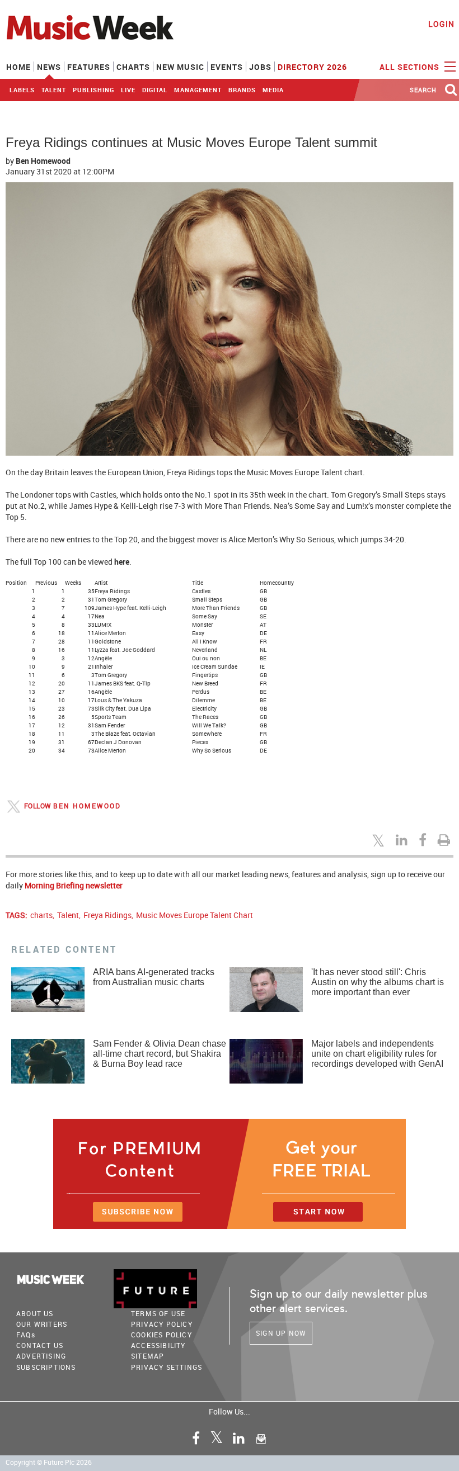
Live (128, 90)
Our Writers (41, 1323)
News (49, 67)
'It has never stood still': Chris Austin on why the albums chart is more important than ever (377, 982)
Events (226, 67)
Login (441, 23)
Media (273, 90)
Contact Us (39, 1345)
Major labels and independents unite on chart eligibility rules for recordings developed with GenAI (377, 1053)
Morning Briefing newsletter (74, 885)
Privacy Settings (166, 1367)
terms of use (158, 1313)
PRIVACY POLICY (162, 1323)
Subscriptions (46, 1367)
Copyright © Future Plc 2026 (49, 1462)
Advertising (41, 1355)
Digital (154, 90)
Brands (242, 90)
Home (18, 67)
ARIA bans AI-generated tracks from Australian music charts (153, 977)
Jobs (260, 67)
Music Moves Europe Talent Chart (194, 915)
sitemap (147, 1355)
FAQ (25, 1334)
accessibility (158, 1345)
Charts (133, 67)
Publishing (93, 90)
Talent (53, 90)
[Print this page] (445, 839)
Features (88, 67)
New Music (180, 67)
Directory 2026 (312, 67)
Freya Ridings (107, 915)
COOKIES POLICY (161, 1334)
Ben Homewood (43, 160)
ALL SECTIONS (411, 67)
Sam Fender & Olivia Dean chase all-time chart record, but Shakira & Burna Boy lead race (159, 1053)
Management (198, 90)
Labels (22, 90)
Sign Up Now (281, 1332)
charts (41, 915)
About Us (35, 1313)
